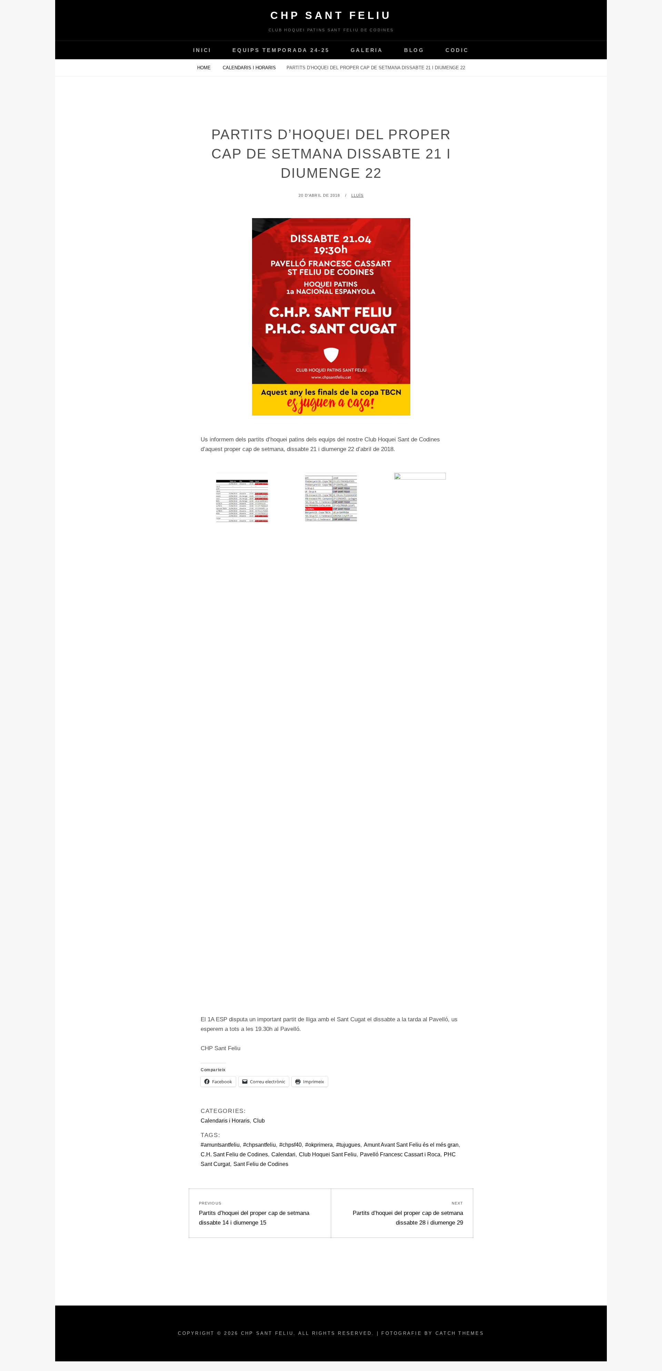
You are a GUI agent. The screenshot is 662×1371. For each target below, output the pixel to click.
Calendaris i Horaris (249, 67)
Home (204, 67)
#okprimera (319, 1145)
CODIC (457, 50)
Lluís (357, 195)
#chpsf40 (290, 1145)
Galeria (367, 50)
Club (259, 1121)
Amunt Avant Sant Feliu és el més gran (411, 1145)
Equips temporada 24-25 (281, 50)
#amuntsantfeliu (220, 1145)
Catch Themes (459, 1333)
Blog (414, 50)
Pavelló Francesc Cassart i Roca (400, 1154)
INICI (202, 50)
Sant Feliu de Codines (260, 1164)
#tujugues (348, 1145)
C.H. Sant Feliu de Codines (234, 1154)
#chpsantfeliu (259, 1145)
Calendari (283, 1154)
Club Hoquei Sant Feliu (328, 1154)
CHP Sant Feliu (331, 15)
